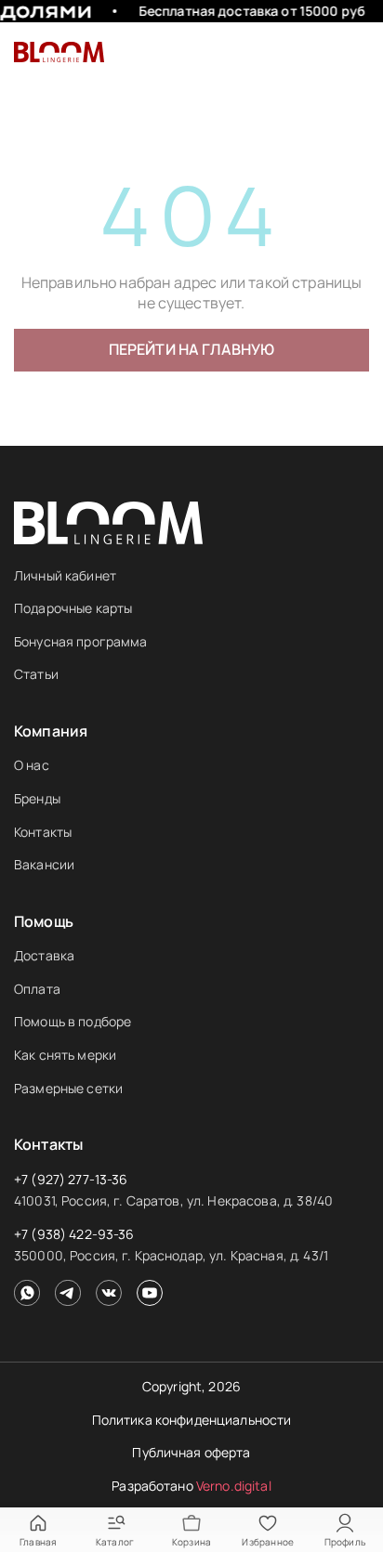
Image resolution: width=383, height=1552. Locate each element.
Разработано (191, 1485)
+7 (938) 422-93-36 (74, 1234)
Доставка (44, 955)
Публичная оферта (191, 1452)
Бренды (37, 798)
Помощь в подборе (72, 1021)
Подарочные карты (73, 608)
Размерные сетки (68, 1088)
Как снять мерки (65, 1054)
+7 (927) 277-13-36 (71, 1179)
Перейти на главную (192, 349)
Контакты (43, 832)
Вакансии (44, 864)
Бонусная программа (81, 641)
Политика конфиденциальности (192, 1419)
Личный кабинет (65, 575)
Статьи (36, 674)
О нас (31, 765)
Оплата (37, 989)
